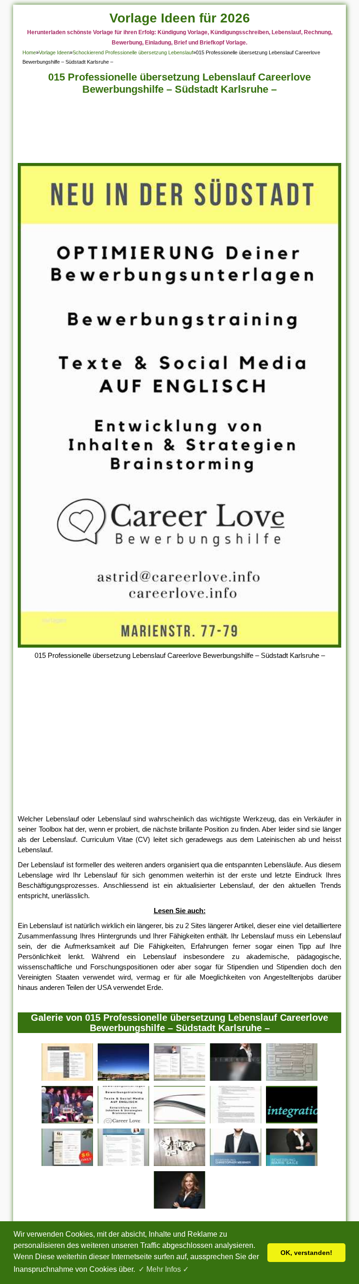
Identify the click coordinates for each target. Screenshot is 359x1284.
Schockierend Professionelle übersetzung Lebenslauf (132, 52)
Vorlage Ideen (54, 52)
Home (29, 52)
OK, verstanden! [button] (306, 1252)
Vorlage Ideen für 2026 (179, 18)
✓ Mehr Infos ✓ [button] (163, 1269)
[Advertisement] (179, 131)
